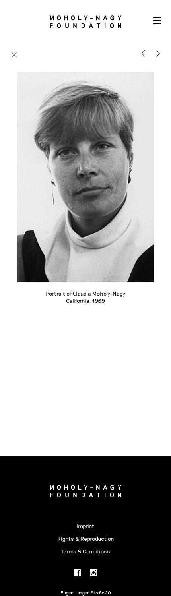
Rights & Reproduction (85, 538)
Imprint (85, 525)
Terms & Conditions (85, 551)
